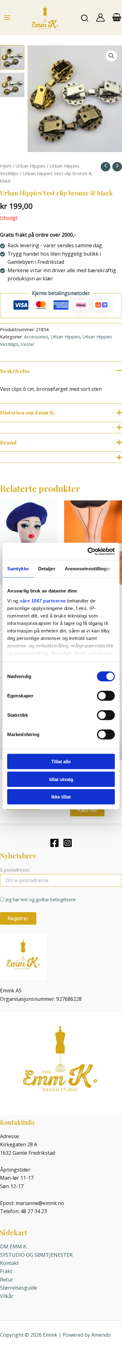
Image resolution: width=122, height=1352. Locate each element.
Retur (6, 1279)
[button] (84, 18)
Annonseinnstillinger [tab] (88, 568)
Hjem (5, 166)
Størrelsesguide (18, 1287)
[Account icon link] (100, 17)
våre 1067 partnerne (43, 600)
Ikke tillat (61, 796)
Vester (27, 344)
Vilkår (6, 1296)
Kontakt (9, 1263)
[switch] (106, 696)
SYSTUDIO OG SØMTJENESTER (36, 1254)
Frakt (6, 1271)
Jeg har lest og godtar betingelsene (40, 899)
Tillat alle (61, 761)
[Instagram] (67, 843)
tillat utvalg (61, 779)
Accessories (36, 337)
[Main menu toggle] (7, 17)
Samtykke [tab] (18, 568)
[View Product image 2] (12, 85)
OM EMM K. (13, 1246)
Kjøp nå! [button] (87, 810)
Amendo (101, 1334)
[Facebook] (54, 843)
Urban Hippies (30, 166)
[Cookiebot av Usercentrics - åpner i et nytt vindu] (88, 551)
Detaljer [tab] (46, 568)
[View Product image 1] (12, 57)
